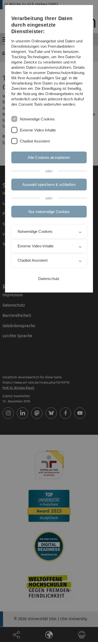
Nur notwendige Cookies (49, 211)
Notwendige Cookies (37, 119)
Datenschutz (49, 278)
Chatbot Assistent (35, 141)
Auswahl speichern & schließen (49, 184)
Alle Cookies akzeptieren (49, 157)
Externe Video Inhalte (38, 130)
